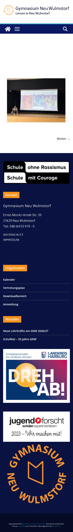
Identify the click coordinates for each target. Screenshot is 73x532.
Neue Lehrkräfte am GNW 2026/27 (25, 331)
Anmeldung (10, 304)
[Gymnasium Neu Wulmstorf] (7, 29)
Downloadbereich (14, 296)
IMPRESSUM (11, 240)
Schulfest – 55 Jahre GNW (19, 339)
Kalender (9, 279)
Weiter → (63, 139)
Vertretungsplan (14, 288)
